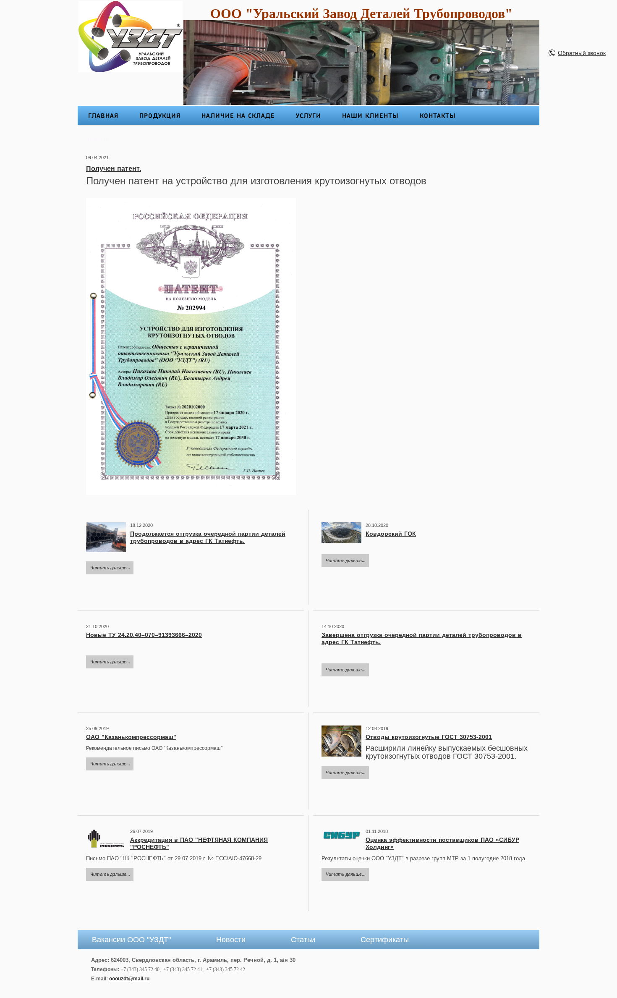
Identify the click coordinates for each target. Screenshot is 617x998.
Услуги (308, 115)
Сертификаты (385, 939)
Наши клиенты (370, 115)
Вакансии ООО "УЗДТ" (131, 939)
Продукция (159, 115)
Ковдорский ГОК (391, 533)
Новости (231, 939)
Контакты (438, 115)
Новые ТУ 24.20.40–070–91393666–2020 (144, 634)
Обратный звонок (582, 53)
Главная (103, 115)
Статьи (303, 939)
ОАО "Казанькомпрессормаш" (131, 736)
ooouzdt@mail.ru (129, 979)
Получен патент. (113, 168)
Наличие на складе (238, 115)
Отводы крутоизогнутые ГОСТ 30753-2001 (429, 736)
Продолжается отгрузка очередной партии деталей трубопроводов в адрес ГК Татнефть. (207, 537)
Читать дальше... (110, 568)
